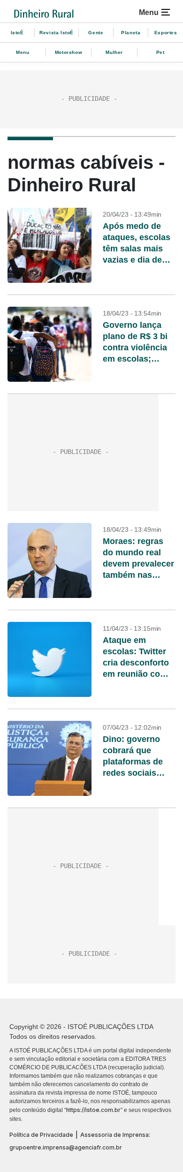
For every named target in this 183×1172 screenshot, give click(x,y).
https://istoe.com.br (93, 1109)
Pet (160, 52)
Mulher (114, 52)
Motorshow (68, 52)
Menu (22, 52)
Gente (95, 32)
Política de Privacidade (41, 1134)
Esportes (165, 32)
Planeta (130, 32)
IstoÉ (17, 32)
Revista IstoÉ (56, 32)
